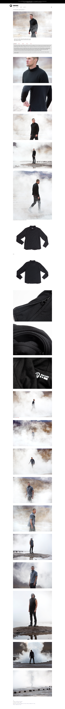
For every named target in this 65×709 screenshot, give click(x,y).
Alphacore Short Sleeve (25, 703)
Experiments (51, 7)
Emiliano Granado (17, 417)
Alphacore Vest (18, 704)
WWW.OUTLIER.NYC (29, 2)
